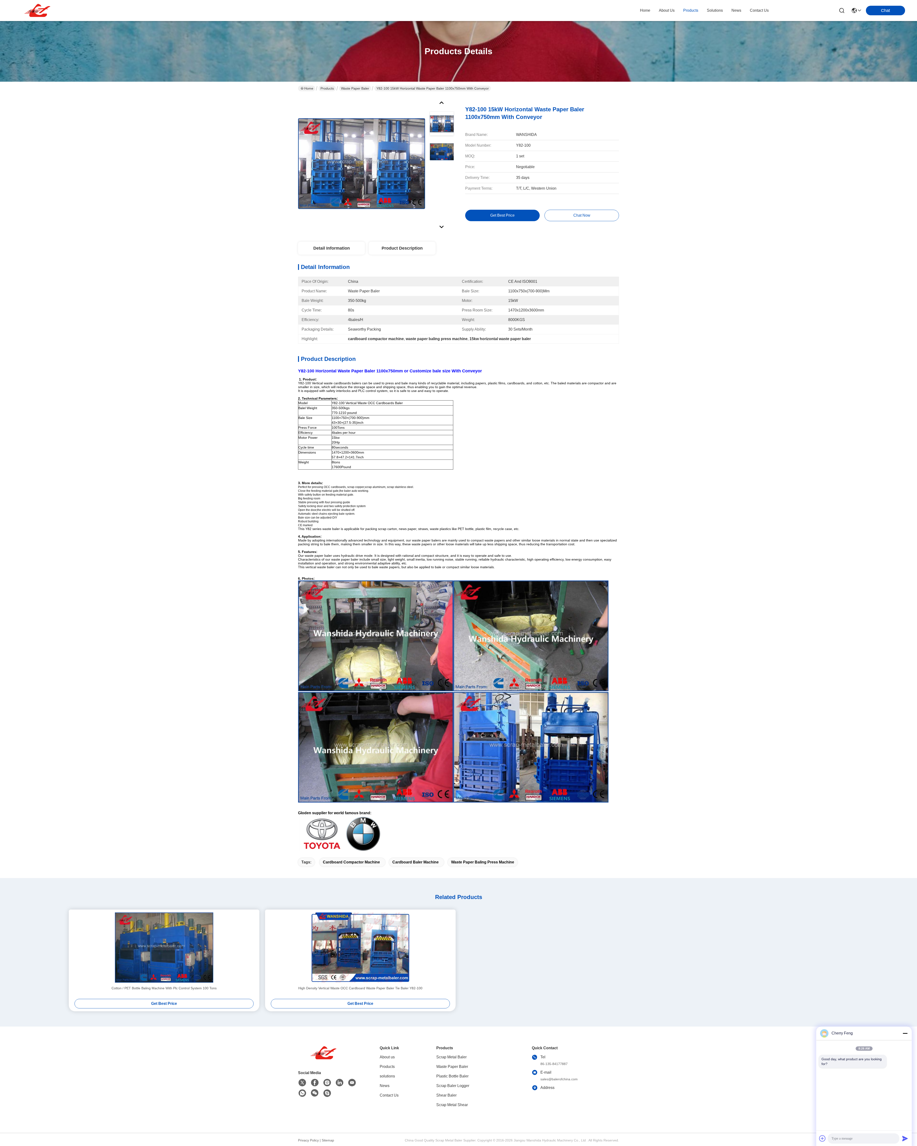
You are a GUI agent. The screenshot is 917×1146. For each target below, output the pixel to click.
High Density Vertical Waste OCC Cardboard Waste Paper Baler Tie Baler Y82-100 (360, 988)
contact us (759, 10)
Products (327, 88)
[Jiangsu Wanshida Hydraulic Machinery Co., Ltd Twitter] (302, 1083)
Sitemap (328, 1140)
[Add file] (822, 1138)
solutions (715, 10)
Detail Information (331, 248)
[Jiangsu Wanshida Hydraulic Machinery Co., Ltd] (38, 10)
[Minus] (905, 1033)
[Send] (905, 1138)
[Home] (324, 1059)
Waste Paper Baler (355, 88)
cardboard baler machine (415, 862)
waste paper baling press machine (482, 862)
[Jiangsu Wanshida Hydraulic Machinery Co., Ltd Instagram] (327, 1083)
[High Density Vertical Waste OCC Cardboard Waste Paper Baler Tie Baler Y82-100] (360, 947)
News (384, 1086)
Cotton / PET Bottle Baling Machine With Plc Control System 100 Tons (164, 988)
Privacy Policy (308, 1140)
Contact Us (389, 1095)
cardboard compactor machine (351, 862)
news (736, 10)
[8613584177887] (302, 1093)
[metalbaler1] (327, 1093)
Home (645, 10)
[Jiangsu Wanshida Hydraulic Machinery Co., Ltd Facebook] (314, 1083)
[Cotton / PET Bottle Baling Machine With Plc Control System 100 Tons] (164, 947)
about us (667, 10)
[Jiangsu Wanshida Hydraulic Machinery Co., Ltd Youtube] (352, 1083)
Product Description (402, 248)
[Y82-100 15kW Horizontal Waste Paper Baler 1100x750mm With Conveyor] (361, 163)
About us (387, 1057)
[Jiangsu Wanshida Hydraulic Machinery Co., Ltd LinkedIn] (339, 1083)
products (690, 10)
